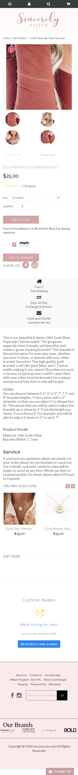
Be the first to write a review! (39, 644)
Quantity (8, 206)
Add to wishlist (21, 257)
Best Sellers (20, 38)
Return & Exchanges (55, 679)
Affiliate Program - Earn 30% (25, 679)
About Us (21, 675)
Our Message (52, 675)
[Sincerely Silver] (39, 20)
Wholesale (55, 684)
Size (5, 197)
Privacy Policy (38, 684)
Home (7, 38)
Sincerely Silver (42, 746)
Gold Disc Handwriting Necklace (30, 529)
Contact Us (35, 675)
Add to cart (21, 219)
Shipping (22, 684)
